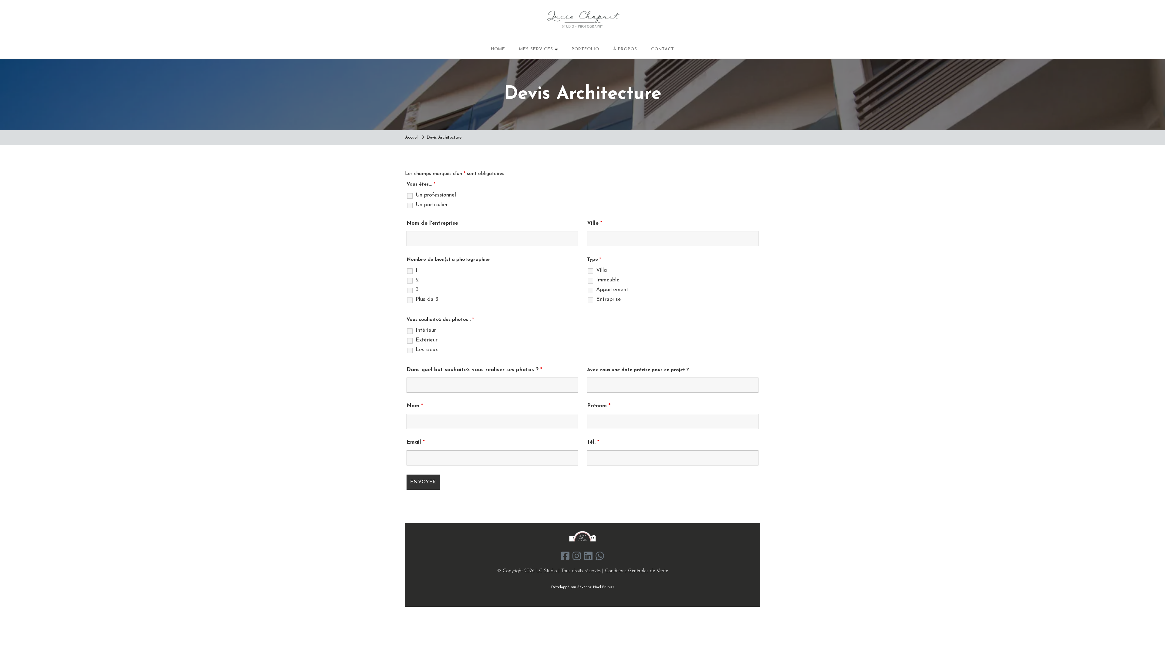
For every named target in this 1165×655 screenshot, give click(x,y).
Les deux (427, 350)
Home (498, 49)
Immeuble (608, 280)
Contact (662, 49)
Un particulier (432, 205)
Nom (415, 406)
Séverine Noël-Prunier (595, 587)
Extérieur (426, 340)
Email (416, 442)
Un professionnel (436, 195)
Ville (594, 223)
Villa (601, 270)
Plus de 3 (427, 299)
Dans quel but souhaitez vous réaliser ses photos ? (474, 370)
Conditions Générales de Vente (636, 571)
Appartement (612, 290)
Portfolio (585, 49)
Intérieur (426, 330)
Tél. (593, 442)
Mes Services (536, 49)
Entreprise (608, 299)
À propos (625, 49)
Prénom (598, 406)
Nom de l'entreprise (432, 223)
